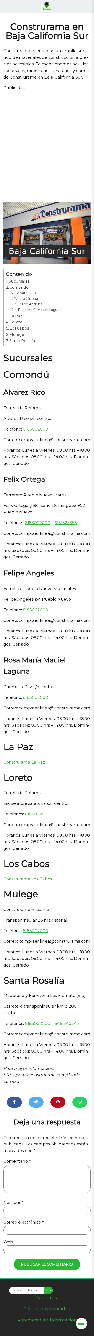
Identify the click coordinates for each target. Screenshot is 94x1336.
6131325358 (66, 522)
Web (8, 1241)
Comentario (17, 1161)
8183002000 (35, 429)
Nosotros (47, 1297)
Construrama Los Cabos (27, 879)
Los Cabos (19, 328)
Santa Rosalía (22, 340)
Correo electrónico (23, 1222)
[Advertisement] (47, 144)
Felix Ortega (28, 299)
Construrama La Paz (24, 762)
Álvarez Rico (27, 293)
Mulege (16, 334)
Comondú (19, 287)
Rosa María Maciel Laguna (39, 310)
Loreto (16, 322)
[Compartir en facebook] (14, 1102)
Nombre (13, 1202)
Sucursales (19, 281)
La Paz (16, 316)
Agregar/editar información (47, 1320)
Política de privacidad (47, 1308)
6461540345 (67, 1023)
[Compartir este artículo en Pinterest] (57, 1102)
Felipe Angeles (30, 304)
